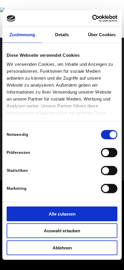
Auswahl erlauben (62, 230)
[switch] (109, 152)
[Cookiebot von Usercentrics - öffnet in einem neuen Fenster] (92, 18)
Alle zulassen (62, 213)
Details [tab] (62, 34)
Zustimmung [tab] (22, 34)
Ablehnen (62, 247)
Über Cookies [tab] (102, 34)
